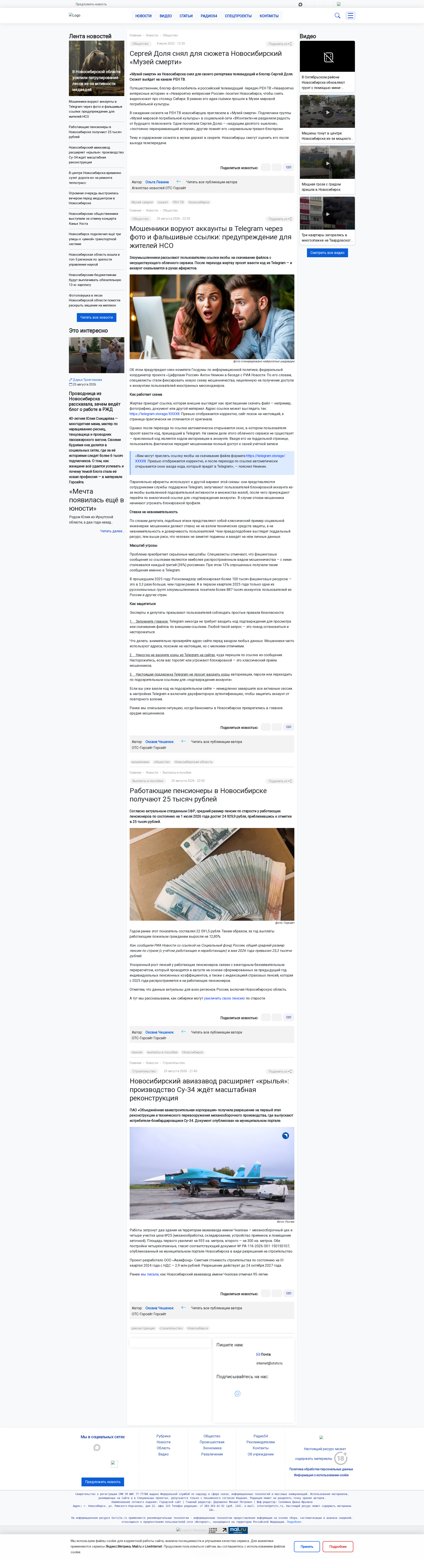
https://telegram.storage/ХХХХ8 (155, 414)
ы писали (151, 1274)
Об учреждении (261, 1454)
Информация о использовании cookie (321, 1475)
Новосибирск (199, 202)
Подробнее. (294, 1521)
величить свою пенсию (225, 998)
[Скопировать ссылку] (288, 167)
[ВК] (266, 167)
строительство (171, 1328)
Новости (143, 16)
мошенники (140, 762)
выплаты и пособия (162, 1052)
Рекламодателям (260, 1442)
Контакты (269, 16)
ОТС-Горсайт (175, 188)
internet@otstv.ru (269, 1363)
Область (163, 1448)
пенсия (137, 1052)
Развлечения (212, 1454)
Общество (170, 35)
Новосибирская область (194, 762)
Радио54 (209, 16)
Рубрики (163, 1436)
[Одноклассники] (277, 167)
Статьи (186, 16)
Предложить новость (91, 4)
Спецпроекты (238, 16)
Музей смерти (142, 202)
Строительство (174, 1063)
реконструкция (143, 1328)
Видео (166, 16)
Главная (135, 35)
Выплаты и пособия (177, 772)
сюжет (163, 202)
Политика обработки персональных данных (321, 1469)
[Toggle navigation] (350, 15)
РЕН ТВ (178, 202)
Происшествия (212, 1442)
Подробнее (338, 1547)
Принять (307, 1547)
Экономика (212, 1448)
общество (162, 762)
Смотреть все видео (327, 253)
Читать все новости (96, 317)
